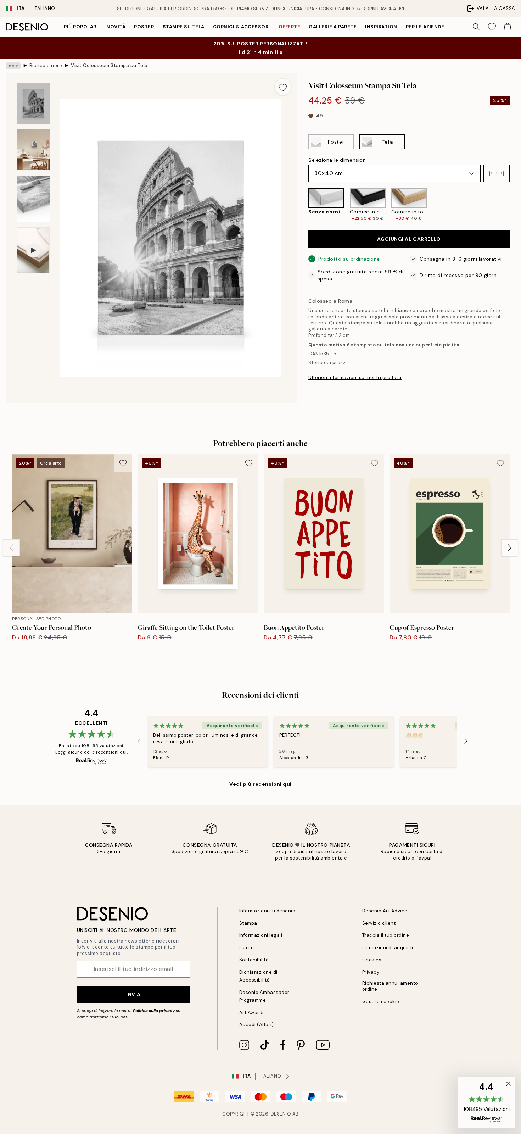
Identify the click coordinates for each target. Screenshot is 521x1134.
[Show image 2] (33, 149)
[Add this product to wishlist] (282, 86)
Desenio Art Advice (385, 911)
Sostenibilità (254, 960)
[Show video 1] (33, 250)
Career (247, 948)
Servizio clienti (379, 923)
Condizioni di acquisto (388, 948)
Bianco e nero (45, 65)
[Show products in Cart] (507, 26)
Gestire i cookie (380, 1002)
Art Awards (252, 1013)
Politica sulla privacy (154, 1010)
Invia (133, 994)
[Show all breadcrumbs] (13, 65)
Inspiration (381, 27)
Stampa (248, 923)
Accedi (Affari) (256, 1025)
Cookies (372, 960)
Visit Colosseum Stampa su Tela (109, 65)
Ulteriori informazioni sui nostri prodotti (355, 377)
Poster (144, 27)
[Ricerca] (476, 27)
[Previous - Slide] (302, 205)
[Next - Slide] (515, 205)
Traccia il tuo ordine (385, 935)
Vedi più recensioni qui (260, 784)
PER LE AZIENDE (425, 27)
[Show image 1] (33, 103)
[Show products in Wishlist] (492, 26)
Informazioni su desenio (267, 911)
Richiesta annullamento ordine (390, 986)
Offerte (290, 27)
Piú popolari (81, 27)
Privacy (371, 972)
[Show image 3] (33, 199)
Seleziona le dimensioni (337, 160)
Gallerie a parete (333, 27)
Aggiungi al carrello (409, 239)
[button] (496, 173)
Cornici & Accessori (241, 27)
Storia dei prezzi (327, 363)
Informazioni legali (260, 935)
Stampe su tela (184, 27)
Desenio (281, 1114)
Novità (115, 27)
